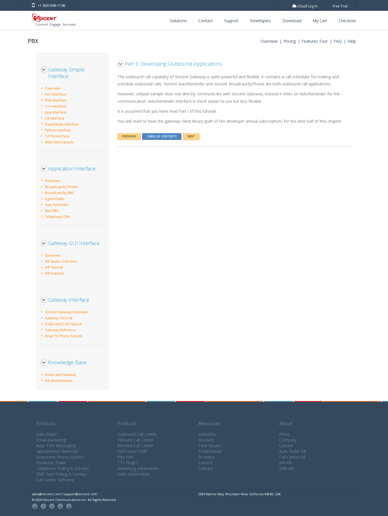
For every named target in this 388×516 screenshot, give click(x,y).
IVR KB (285, 462)
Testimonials (210, 451)
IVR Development (58, 380)
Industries (207, 434)
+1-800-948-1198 (51, 5)
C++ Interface (55, 106)
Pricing (289, 41)
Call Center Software (55, 479)
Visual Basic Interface (62, 124)
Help (352, 41)
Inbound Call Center (135, 440)
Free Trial (340, 6)
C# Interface (54, 118)
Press (284, 434)
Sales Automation (133, 474)
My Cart (320, 20)
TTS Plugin (127, 462)
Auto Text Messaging (56, 445)
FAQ (338, 41)
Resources (209, 423)
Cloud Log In (307, 6)
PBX (33, 41)
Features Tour (315, 41)
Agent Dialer (55, 198)
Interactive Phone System (60, 457)
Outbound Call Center (137, 434)
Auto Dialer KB (292, 451)
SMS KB (286, 468)
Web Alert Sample (59, 142)
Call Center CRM (132, 451)
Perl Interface (55, 94)
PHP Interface (55, 100)
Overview (269, 41)
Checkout (347, 20)
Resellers (206, 457)
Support (231, 20)
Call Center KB (292, 457)
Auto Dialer (46, 434)
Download (291, 20)
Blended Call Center (135, 445)
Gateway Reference (60, 330)
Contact (205, 20)
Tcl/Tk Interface (57, 136)
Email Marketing (51, 440)
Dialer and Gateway (60, 374)
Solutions (178, 20)
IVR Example (54, 273)
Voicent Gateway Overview (66, 312)
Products (45, 423)
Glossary (206, 440)
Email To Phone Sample (63, 336)
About (285, 423)
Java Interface (55, 112)
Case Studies (210, 445)
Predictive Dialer (51, 462)
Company (288, 440)
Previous (129, 136)
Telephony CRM (57, 216)
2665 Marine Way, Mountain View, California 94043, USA (239, 494)
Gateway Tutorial (58, 318)
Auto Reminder (57, 204)
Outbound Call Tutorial (63, 324)
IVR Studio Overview (61, 261)
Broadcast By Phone (61, 186)
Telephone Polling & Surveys (62, 468)
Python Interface (58, 130)
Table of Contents (162, 136)
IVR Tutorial (54, 267)
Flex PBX (51, 210)
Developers (260, 20)
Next (191, 136)
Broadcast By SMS (59, 192)
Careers (205, 462)
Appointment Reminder (57, 451)
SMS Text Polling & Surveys (61, 474)
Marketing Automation (138, 468)
